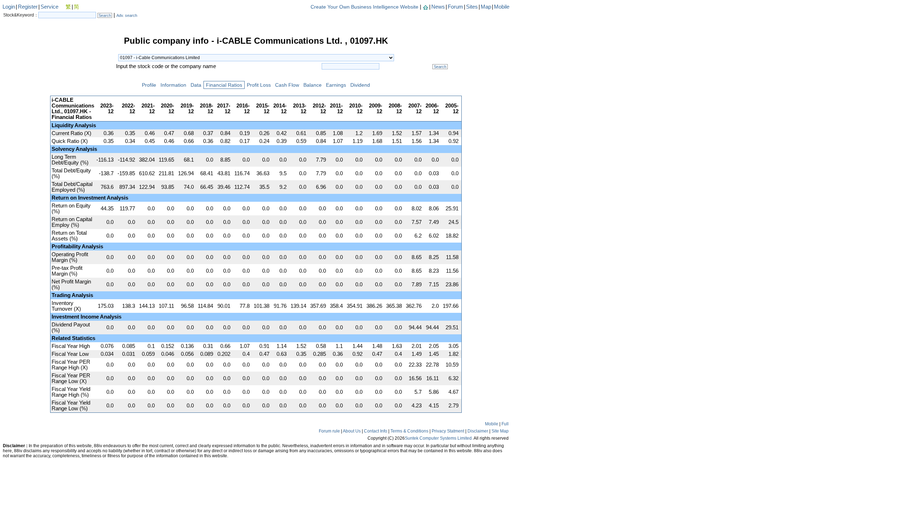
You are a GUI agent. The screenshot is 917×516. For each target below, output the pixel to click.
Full (505, 423)
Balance (312, 85)
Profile (149, 85)
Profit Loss (258, 85)
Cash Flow (287, 85)
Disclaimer (477, 431)
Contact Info (375, 431)
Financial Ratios (224, 85)
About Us (352, 431)
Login (9, 7)
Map (486, 7)
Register (28, 7)
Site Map (500, 431)
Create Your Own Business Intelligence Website (364, 7)
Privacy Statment (448, 431)
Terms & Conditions (409, 431)
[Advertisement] (25, 144)
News (438, 7)
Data (196, 85)
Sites (472, 7)
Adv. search (126, 15)
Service (49, 7)
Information (173, 85)
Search (105, 15)
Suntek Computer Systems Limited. (439, 438)
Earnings (336, 85)
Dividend (360, 85)
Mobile (501, 7)
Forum (455, 7)
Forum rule (329, 431)
